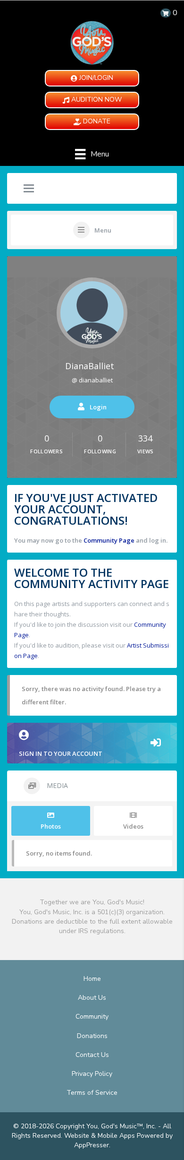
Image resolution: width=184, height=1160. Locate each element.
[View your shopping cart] (165, 13)
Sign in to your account (60, 753)
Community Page (109, 540)
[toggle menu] (29, 189)
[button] (92, 78)
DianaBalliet (89, 366)
